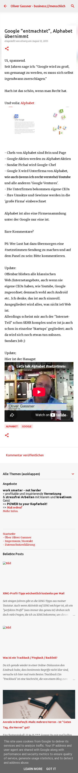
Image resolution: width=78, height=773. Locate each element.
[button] (7, 48)
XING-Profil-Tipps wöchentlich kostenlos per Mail (33, 593)
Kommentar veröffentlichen (25, 455)
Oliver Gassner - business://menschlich (38, 6)
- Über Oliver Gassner (17, 537)
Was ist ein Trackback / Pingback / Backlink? (30, 657)
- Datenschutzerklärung (19, 544)
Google (26, 426)
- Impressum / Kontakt (18, 541)
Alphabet (27, 103)
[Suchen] (72, 6)
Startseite (9, 534)
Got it (51, 769)
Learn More (33, 769)
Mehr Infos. (10, 511)
